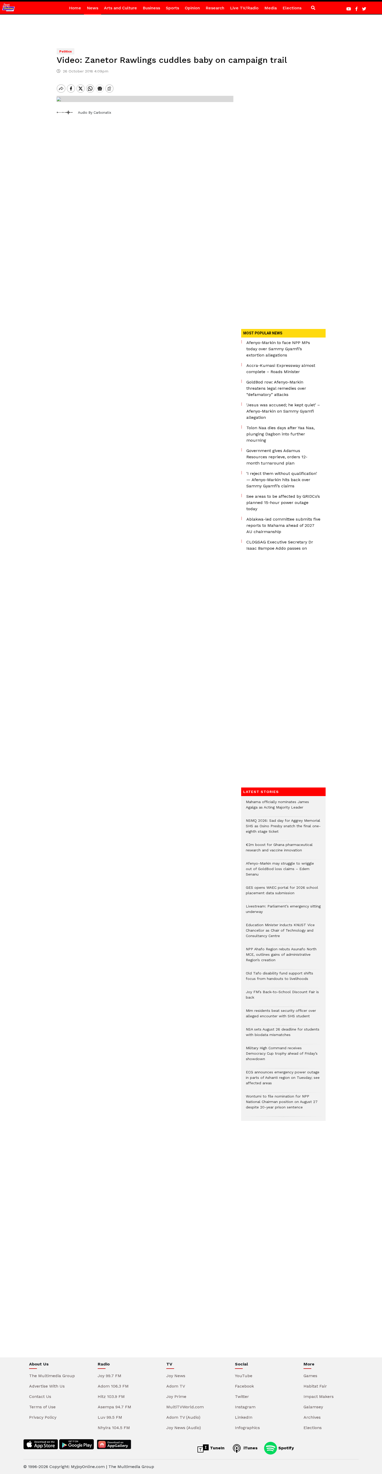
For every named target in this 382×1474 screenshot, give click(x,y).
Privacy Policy (42, 1417)
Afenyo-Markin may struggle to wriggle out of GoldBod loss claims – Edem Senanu (280, 871)
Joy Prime (176, 1396)
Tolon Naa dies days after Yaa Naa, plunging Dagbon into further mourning (280, 434)
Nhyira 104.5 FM (114, 1427)
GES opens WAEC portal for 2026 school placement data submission (282, 892)
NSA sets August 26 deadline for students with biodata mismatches (282, 1034)
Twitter (242, 1396)
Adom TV (175, 1386)
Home (75, 7)
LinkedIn (243, 1417)
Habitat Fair (315, 1386)
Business (151, 7)
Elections (291, 7)
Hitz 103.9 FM (111, 1396)
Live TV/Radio (244, 7)
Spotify (285, 1447)
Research (215, 7)
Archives (312, 1417)
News (92, 7)
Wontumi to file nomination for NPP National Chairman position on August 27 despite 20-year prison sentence (282, 1104)
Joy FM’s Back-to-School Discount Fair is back (282, 997)
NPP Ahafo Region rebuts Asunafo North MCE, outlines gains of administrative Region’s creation (281, 957)
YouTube (243, 1375)
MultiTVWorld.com (185, 1406)
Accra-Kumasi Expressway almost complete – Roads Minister (280, 368)
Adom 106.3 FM (113, 1386)
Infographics (247, 1427)
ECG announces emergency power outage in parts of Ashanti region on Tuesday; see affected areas (283, 1080)
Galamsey (313, 1406)
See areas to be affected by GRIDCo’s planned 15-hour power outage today (283, 502)
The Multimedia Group (52, 1375)
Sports (172, 7)
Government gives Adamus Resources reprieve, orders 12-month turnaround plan (276, 457)
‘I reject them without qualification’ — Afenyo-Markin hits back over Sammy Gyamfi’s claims (281, 479)
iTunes (250, 1447)
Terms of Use (42, 1406)
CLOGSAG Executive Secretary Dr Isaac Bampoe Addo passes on (279, 545)
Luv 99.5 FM (110, 1417)
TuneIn (217, 1447)
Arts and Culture (120, 7)
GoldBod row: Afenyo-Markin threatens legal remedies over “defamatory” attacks (276, 388)
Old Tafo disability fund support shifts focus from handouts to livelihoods (279, 978)
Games (310, 1375)
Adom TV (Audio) (183, 1417)
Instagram (245, 1406)
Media (270, 7)
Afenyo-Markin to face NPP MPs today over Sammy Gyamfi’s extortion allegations (278, 349)
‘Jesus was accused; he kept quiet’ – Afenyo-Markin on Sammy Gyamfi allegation (283, 411)
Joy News (175, 1375)
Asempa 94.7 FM (114, 1406)
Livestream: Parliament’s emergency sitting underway (283, 911)
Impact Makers (319, 1396)
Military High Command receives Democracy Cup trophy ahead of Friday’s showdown (282, 1056)
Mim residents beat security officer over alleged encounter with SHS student (281, 1016)
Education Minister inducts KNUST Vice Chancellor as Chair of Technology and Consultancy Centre (280, 933)
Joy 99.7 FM (109, 1375)
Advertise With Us (47, 1386)
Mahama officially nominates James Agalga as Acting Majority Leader (277, 807)
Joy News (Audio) (183, 1427)
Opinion (192, 7)
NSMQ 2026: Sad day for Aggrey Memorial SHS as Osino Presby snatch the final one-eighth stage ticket (283, 828)
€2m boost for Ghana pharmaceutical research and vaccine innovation (279, 850)
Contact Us (40, 1396)
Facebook (244, 1386)
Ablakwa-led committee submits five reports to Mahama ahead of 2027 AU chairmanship (283, 525)
